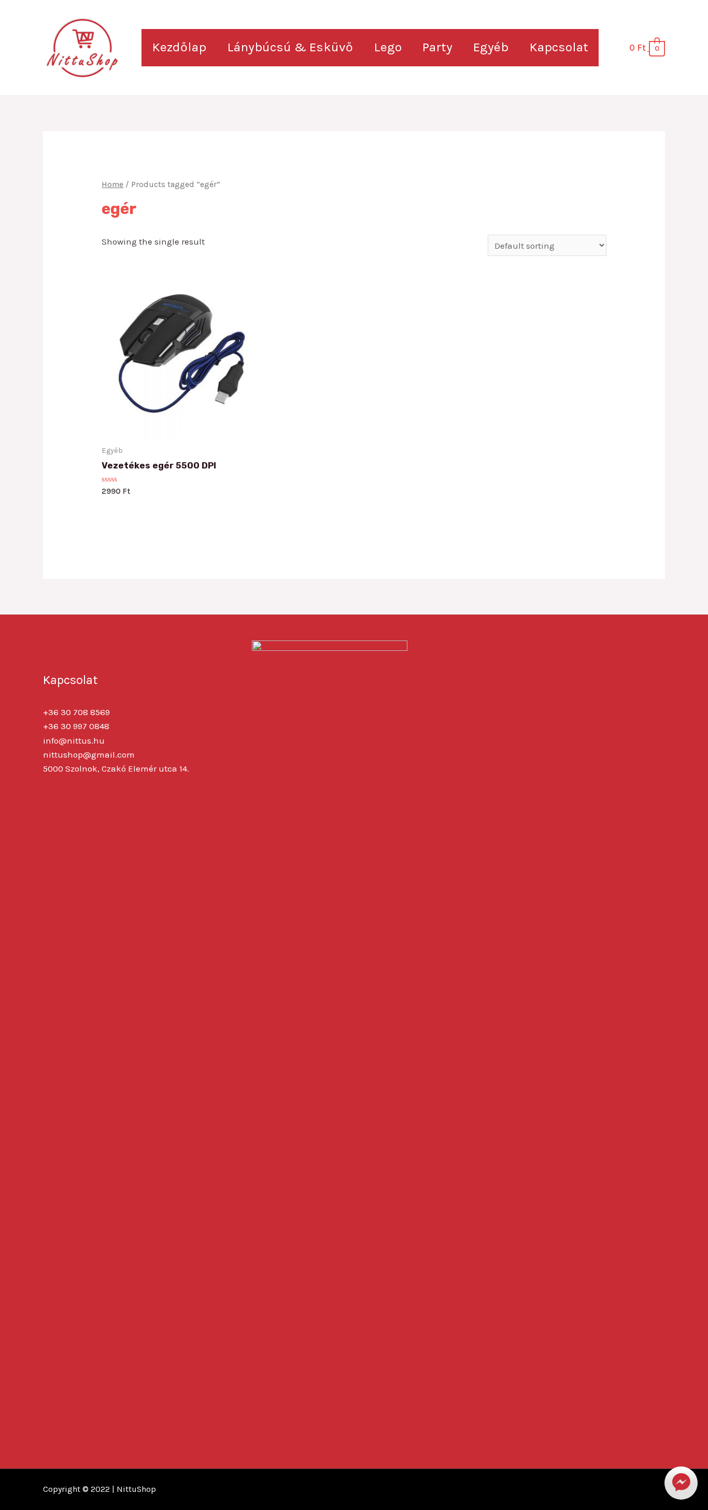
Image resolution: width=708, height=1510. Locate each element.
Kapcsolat (558, 46)
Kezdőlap (179, 46)
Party (437, 46)
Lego (388, 46)
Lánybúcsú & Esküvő (290, 46)
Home (112, 184)
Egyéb (490, 46)
